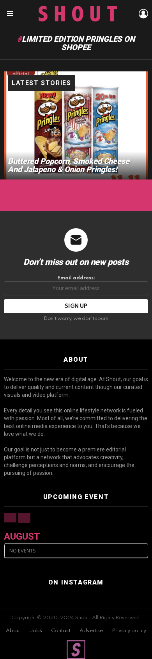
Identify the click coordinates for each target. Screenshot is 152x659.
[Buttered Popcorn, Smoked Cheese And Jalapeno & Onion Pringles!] (76, 125)
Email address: (76, 278)
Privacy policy (129, 630)
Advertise (91, 630)
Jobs (36, 630)
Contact (61, 630)
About (13, 630)
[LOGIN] (143, 13)
